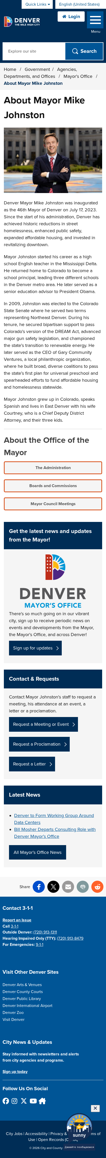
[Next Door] (42, 1101)
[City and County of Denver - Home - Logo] (22, 21)
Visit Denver (13, 1019)
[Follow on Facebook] (5, 1101)
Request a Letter (29, 764)
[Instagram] (14, 1101)
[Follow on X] (23, 1101)
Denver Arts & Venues (22, 984)
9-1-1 (39, 944)
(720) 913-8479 (70, 938)
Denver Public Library (22, 998)
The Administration (53, 467)
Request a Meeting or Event (41, 724)
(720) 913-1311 (45, 932)
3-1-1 (14, 926)
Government (37, 69)
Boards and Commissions (53, 485)
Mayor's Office (79, 76)
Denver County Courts (23, 991)
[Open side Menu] (95, 21)
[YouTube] (33, 1101)
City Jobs (14, 1133)
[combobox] (80, 4)
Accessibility (36, 1133)
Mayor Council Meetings (53, 503)
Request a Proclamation (36, 744)
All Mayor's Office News (37, 852)
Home (10, 69)
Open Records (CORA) (58, 1139)
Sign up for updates (32, 648)
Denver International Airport (27, 1005)
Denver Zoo (13, 1012)
